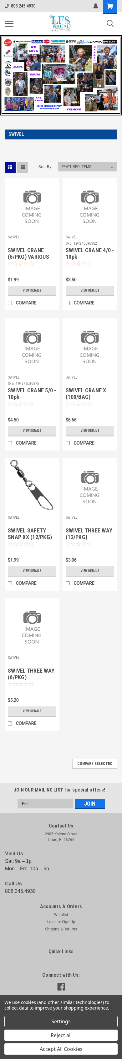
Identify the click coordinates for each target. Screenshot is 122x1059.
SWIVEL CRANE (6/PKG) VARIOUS (28, 253)
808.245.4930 (23, 5)
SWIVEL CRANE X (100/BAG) (86, 393)
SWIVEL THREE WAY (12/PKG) (89, 533)
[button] (61, 75)
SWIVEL (14, 237)
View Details (32, 290)
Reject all (61, 1035)
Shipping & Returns (61, 929)
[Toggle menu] (9, 23)
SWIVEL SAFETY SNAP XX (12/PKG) (30, 533)
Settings (61, 1021)
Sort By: (45, 166)
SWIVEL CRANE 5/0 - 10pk (32, 393)
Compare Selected (94, 763)
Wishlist (61, 915)
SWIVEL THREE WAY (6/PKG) (31, 673)
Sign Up (68, 922)
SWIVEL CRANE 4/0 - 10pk (90, 253)
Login (52, 922)
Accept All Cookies (61, 1049)
